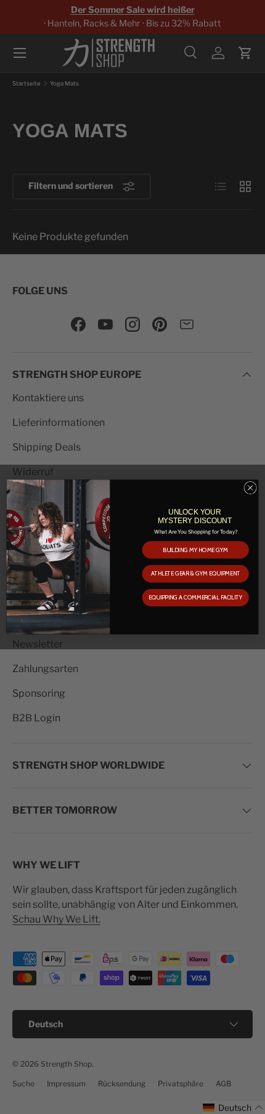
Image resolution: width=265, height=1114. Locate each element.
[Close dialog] (250, 487)
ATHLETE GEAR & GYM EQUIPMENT (195, 573)
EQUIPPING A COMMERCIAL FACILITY (195, 597)
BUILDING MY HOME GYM (195, 550)
